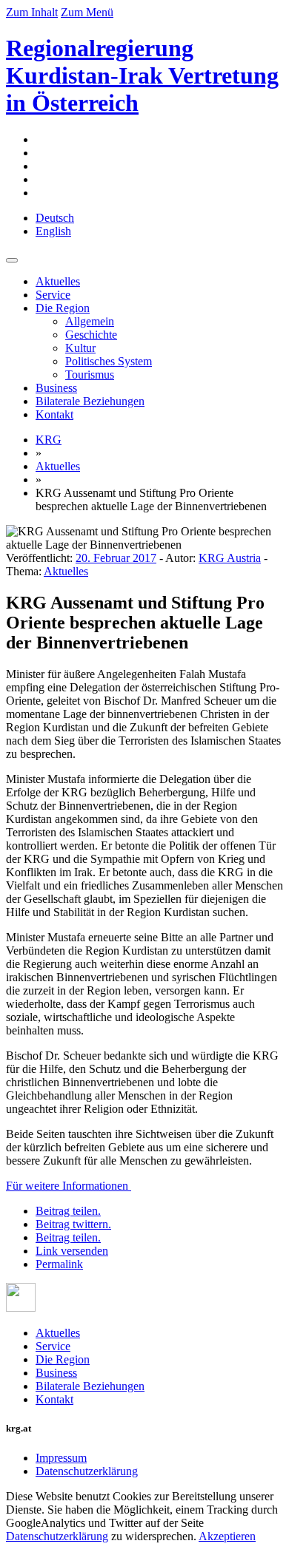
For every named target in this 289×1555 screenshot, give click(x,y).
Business (56, 388)
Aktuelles (58, 281)
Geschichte (91, 334)
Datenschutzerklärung (87, 1471)
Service (53, 294)
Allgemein (89, 321)
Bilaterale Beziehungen (90, 401)
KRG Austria (230, 558)
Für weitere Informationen (68, 1185)
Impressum (61, 1457)
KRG (49, 439)
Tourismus (89, 374)
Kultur (80, 348)
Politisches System (108, 361)
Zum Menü (87, 12)
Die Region (63, 308)
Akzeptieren (227, 1536)
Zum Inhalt (32, 12)
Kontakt (54, 414)
